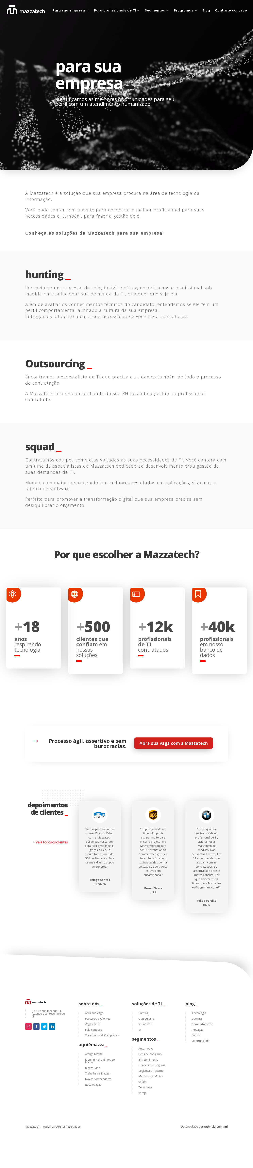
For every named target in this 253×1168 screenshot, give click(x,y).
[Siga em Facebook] (36, 1026)
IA (139, 1029)
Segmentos (155, 10)
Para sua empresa (69, 10)
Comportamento (202, 1024)
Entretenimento (148, 1059)
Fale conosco (93, 1029)
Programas (184, 10)
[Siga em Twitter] (44, 1026)
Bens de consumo (150, 1054)
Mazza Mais (92, 1068)
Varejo (142, 1093)
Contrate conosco (231, 10)
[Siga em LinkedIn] (52, 1026)
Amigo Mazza (94, 1054)
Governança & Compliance (102, 1035)
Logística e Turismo (151, 1070)
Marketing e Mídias (150, 1076)
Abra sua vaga (94, 1013)
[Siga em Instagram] (28, 1026)
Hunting (143, 1013)
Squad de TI (146, 1024)
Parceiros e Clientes (97, 1018)
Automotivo (146, 1048)
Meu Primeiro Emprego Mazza (100, 1061)
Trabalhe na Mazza (97, 1073)
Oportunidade (200, 1041)
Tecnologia (145, 1087)
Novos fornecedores (98, 1079)
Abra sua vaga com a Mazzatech (174, 743)
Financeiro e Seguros (151, 1065)
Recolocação (93, 1084)
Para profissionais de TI (115, 10)
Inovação (198, 1029)
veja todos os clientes (52, 842)
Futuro (196, 1035)
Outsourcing (146, 1018)
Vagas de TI (92, 1024)
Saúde (142, 1082)
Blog (206, 10)
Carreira (197, 1018)
